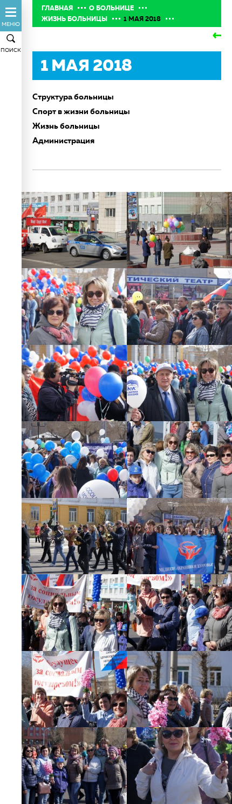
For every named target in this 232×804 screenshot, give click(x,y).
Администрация (63, 140)
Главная (57, 8)
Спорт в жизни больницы (81, 111)
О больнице (111, 8)
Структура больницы (73, 96)
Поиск (11, 50)
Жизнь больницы (74, 19)
